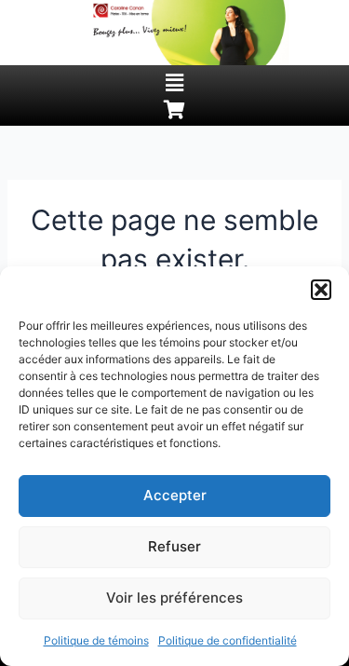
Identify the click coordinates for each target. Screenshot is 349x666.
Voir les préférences (174, 597)
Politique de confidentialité (227, 640)
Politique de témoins (96, 640)
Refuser (174, 546)
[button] (321, 289)
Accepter (175, 495)
